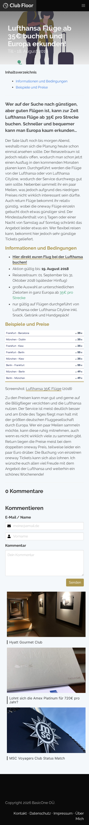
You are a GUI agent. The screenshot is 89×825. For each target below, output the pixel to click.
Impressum (63, 813)
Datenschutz (41, 813)
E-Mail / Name (18, 517)
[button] (83, 5)
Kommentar (15, 545)
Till (11, 51)
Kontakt (21, 813)
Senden (75, 582)
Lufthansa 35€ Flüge (43, 388)
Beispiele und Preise (32, 87)
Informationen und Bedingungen (41, 81)
